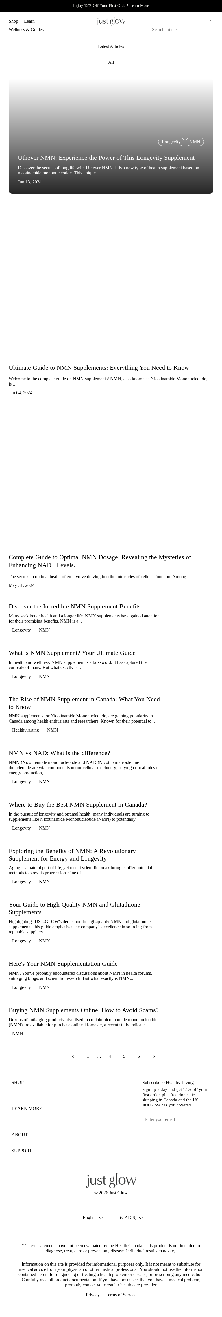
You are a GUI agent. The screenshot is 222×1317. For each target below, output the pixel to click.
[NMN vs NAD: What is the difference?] (191, 768)
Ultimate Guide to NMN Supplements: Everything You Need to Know (99, 367)
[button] (182, 21)
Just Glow (118, 1192)
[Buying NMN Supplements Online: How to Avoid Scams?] (191, 1023)
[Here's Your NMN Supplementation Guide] (191, 977)
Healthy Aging (25, 730)
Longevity (21, 629)
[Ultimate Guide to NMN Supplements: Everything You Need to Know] (111, 282)
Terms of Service (121, 1294)
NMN (44, 629)
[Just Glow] (111, 21)
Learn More (139, 5)
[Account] (195, 21)
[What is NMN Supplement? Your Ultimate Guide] (191, 666)
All (111, 62)
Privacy (93, 1294)
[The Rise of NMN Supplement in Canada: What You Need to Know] (191, 716)
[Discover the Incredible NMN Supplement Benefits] (191, 619)
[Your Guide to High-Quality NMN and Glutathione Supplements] (191, 924)
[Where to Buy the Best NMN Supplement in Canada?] (191, 817)
